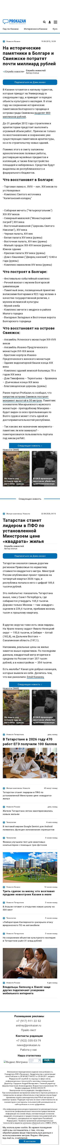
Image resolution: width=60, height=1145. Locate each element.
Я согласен (30, 1141)
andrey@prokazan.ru (28, 1025)
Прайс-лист (28, 1030)
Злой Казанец (35, 676)
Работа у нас (28, 1049)
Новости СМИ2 (11, 449)
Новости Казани (13, 41)
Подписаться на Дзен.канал (30, 82)
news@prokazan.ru (28, 1045)
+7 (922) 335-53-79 (28, 1040)
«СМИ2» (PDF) (51, 1123)
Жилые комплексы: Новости (18, 514)
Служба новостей (35, 70)
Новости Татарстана (15, 734)
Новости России (13, 807)
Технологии (11, 822)
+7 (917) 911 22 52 (28, 1021)
